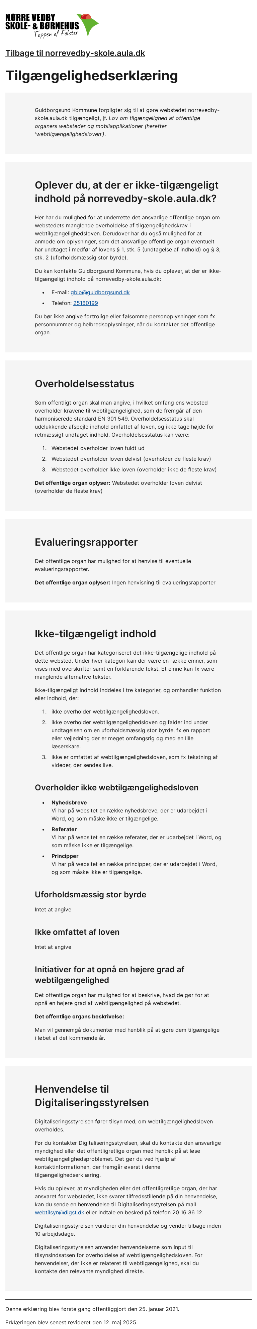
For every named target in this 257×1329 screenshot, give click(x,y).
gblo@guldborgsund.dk (100, 292)
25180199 (85, 303)
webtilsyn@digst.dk (59, 1212)
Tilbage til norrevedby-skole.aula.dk (75, 53)
